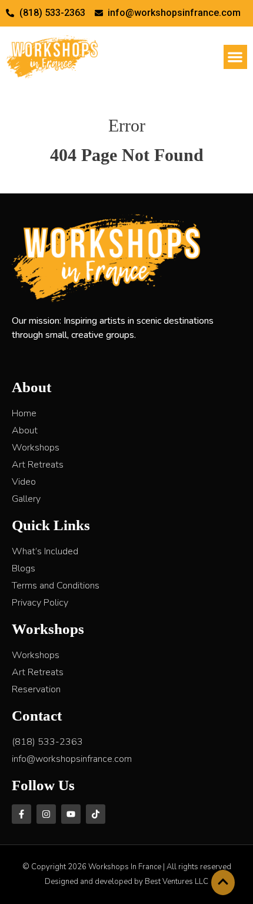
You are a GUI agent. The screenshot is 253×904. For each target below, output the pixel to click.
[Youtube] (71, 814)
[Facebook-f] (21, 814)
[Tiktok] (95, 814)
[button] (236, 57)
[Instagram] (46, 814)
